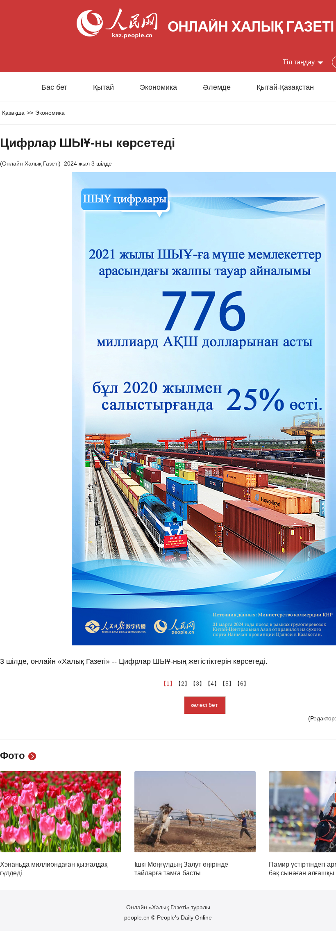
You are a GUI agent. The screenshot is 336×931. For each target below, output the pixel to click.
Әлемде (217, 87)
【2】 (182, 683)
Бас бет (54, 87)
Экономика (158, 87)
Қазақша (13, 112)
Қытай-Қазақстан (285, 87)
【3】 (197, 683)
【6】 (241, 683)
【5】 (227, 683)
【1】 (168, 683)
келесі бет (205, 705)
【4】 (212, 683)
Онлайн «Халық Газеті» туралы (168, 907)
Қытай (103, 87)
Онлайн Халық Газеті (30, 163)
